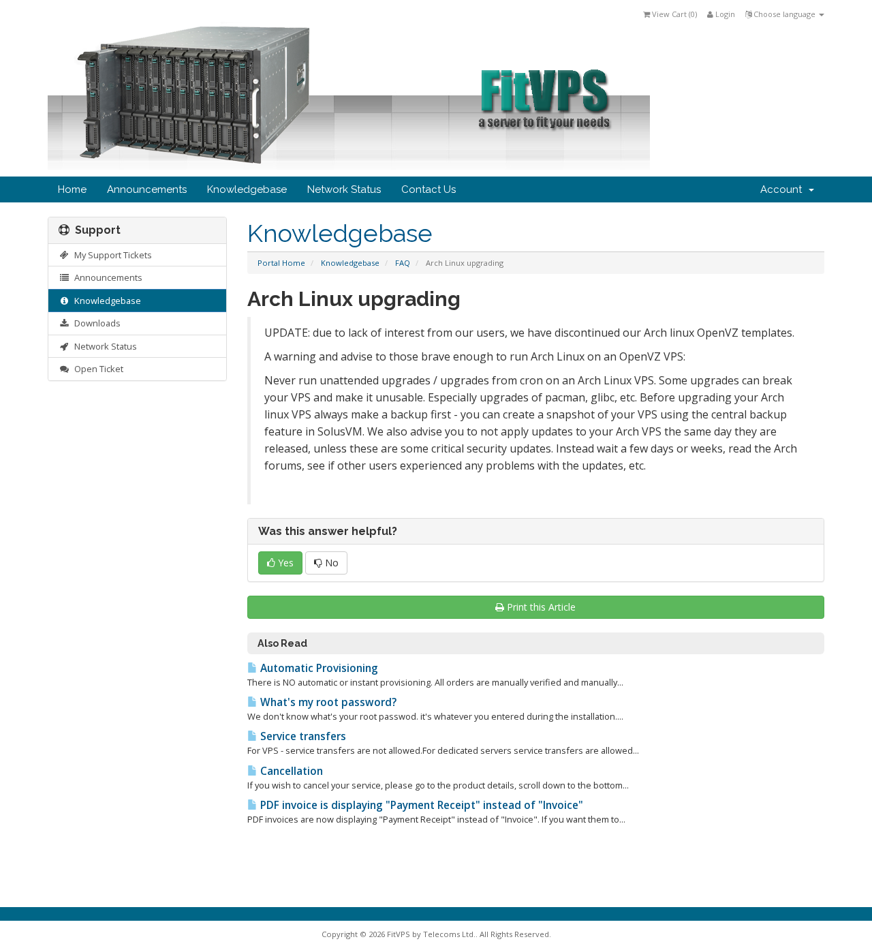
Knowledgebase (247, 189)
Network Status (344, 189)
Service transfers (302, 736)
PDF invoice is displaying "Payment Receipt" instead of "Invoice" (420, 805)
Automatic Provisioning (318, 668)
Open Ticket (96, 369)
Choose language (784, 14)
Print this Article (541, 606)
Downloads (95, 323)
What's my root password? (327, 702)
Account (783, 189)
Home (72, 189)
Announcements (147, 189)
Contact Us (428, 189)
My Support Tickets (111, 255)
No (330, 562)
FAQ (402, 263)
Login (724, 14)
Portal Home (281, 263)
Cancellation (290, 771)
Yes (284, 562)
